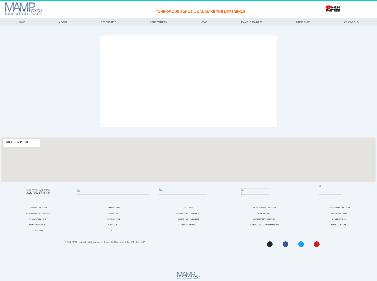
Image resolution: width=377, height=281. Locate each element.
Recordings (108, 22)
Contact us (351, 22)
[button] (188, 82)
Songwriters (158, 22)
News (204, 22)
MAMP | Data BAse (251, 22)
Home (21, 22)
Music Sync (303, 22)
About (63, 22)
